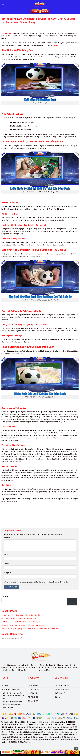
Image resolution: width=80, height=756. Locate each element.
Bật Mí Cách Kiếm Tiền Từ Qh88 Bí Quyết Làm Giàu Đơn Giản (21, 622)
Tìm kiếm (4, 596)
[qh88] (40, 4)
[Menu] (2, 4)
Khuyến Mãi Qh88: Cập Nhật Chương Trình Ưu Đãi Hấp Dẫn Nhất (22, 625)
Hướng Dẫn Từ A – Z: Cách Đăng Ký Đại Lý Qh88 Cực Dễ (20, 615)
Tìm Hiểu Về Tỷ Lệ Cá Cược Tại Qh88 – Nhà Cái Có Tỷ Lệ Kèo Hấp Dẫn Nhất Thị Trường (30, 629)
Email (6, 564)
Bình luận (7, 538)
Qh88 (3, 665)
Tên (6, 554)
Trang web (7, 573)
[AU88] (20, 752)
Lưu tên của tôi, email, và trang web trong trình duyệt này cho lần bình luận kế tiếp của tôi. (37, 582)
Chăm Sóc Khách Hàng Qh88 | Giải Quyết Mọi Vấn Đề (19, 618)
